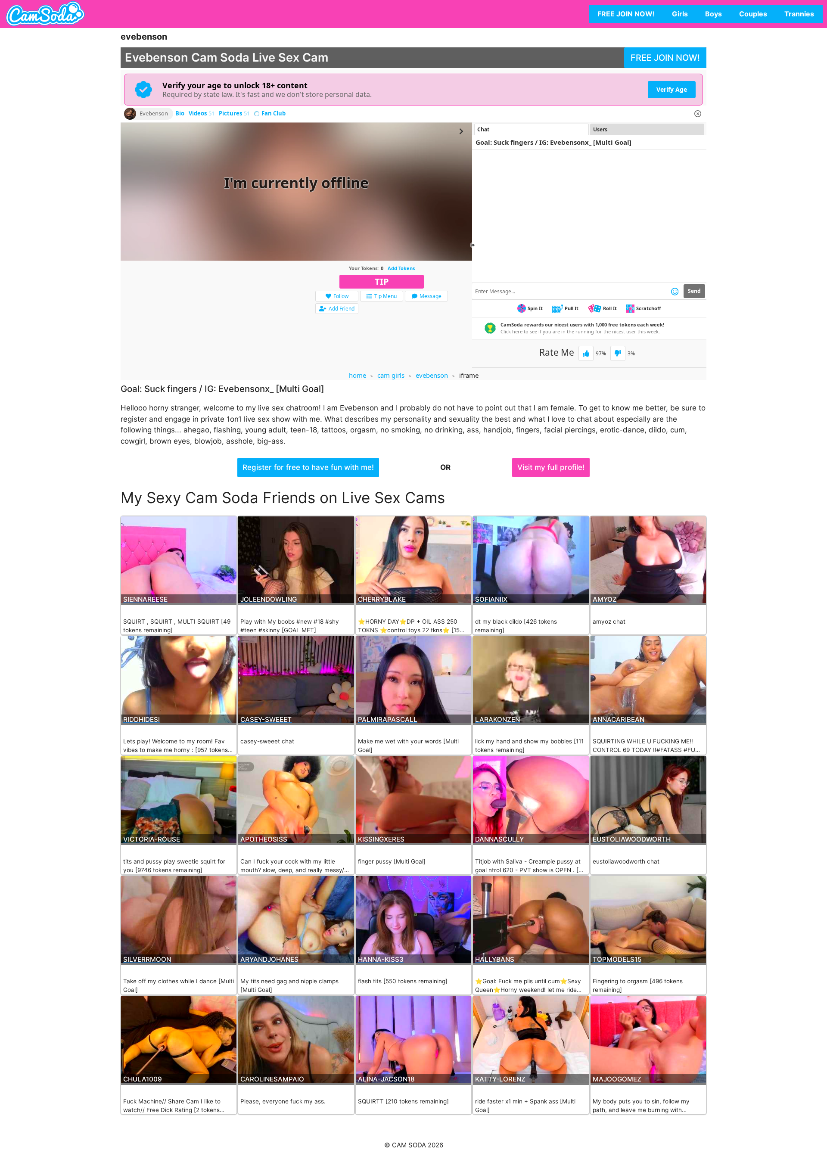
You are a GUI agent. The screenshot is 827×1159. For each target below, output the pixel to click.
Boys (713, 13)
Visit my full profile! (550, 467)
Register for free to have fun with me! (308, 467)
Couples (753, 13)
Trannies (799, 13)
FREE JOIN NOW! (626, 13)
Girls (680, 13)
